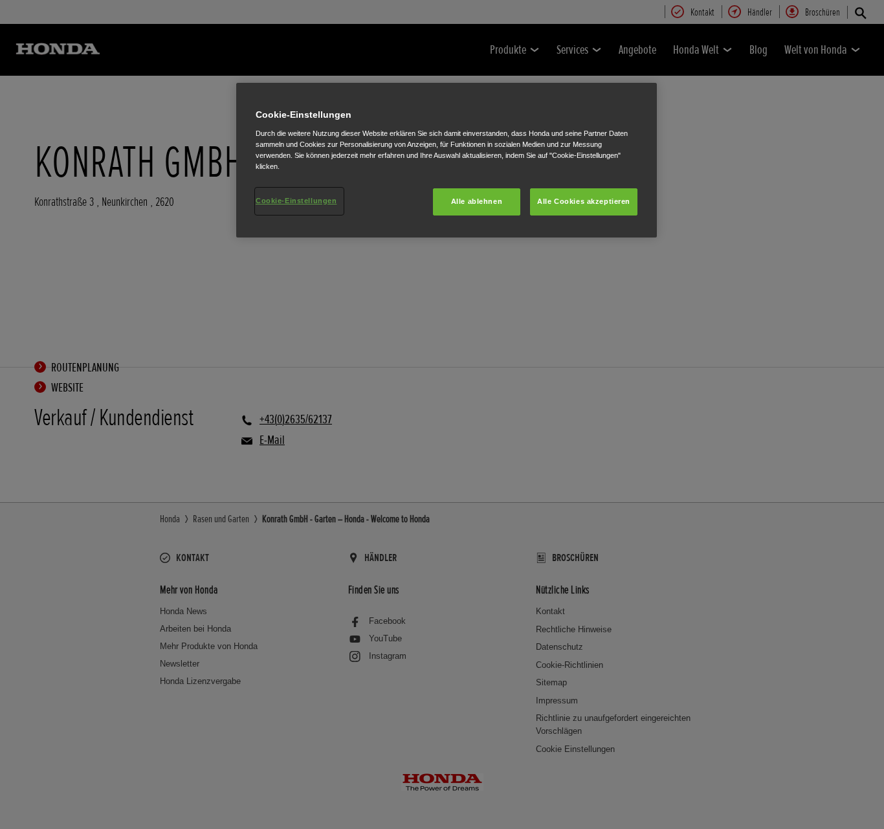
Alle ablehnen (476, 201)
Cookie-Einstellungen (296, 200)
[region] (446, 160)
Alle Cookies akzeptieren (583, 201)
